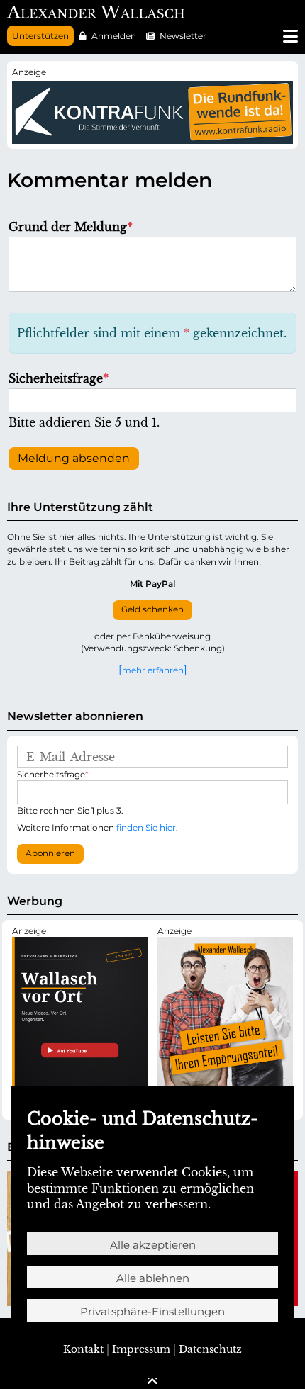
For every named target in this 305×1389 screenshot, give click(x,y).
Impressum (141, 1349)
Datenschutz (210, 1349)
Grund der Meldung (71, 227)
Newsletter (183, 35)
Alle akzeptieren (153, 1245)
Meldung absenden (74, 458)
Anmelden (114, 35)
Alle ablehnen (152, 1278)
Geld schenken (152, 609)
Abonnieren (50, 853)
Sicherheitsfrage (59, 378)
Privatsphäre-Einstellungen (152, 1311)
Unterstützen (40, 35)
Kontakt (83, 1349)
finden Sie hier (146, 827)
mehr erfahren (153, 670)
